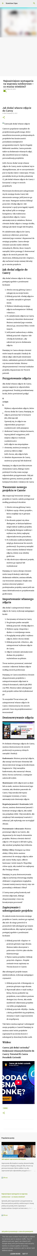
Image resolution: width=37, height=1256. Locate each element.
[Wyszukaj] (34, 3)
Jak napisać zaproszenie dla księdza (14, 1159)
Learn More (15, 1254)
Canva (5, 1108)
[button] (3, 117)
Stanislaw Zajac (12, 3)
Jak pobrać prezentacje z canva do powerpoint (17, 1231)
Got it (25, 1254)
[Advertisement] (18, 56)
